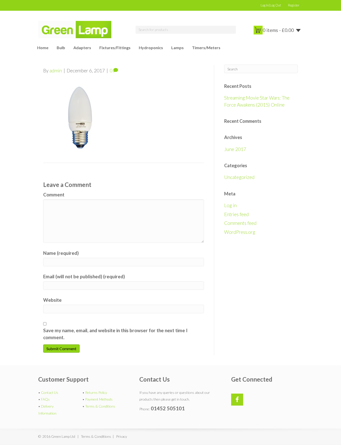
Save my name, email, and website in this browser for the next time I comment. (115, 333)
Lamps (177, 47)
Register (293, 5)
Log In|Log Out (271, 5)
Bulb (61, 47)
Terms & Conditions (100, 406)
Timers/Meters (206, 47)
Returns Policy (96, 392)
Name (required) (61, 253)
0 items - (278, 30)
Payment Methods (99, 399)
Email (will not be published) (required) (84, 276)
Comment (53, 194)
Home (42, 47)
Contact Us (49, 392)
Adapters (82, 47)
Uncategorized (239, 177)
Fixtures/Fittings (115, 47)
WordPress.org (239, 232)
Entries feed (236, 214)
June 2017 (235, 149)
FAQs (45, 399)
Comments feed (240, 223)
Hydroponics (151, 47)
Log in (230, 205)
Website (52, 300)
